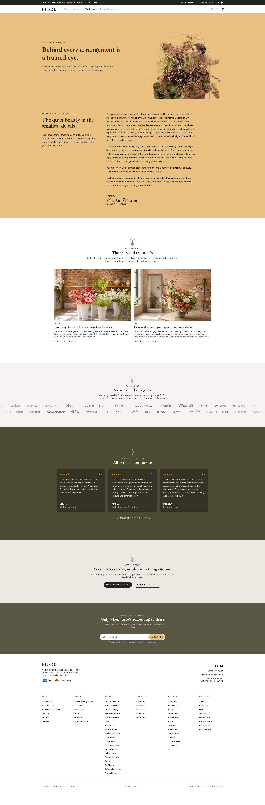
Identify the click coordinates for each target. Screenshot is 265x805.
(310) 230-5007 (215, 671)
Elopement (140, 717)
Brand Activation (112, 705)
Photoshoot (110, 725)
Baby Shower (110, 737)
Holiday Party (110, 753)
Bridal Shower (111, 741)
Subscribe (156, 637)
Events (77, 9)
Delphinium (172, 701)
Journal (202, 713)
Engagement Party (112, 745)
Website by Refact (132, 786)
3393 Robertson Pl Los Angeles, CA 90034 (212, 679)
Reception (140, 705)
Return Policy (204, 725)
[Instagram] (221, 2)
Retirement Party (112, 757)
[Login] (216, 9)
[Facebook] (217, 2)
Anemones (172, 729)
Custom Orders (106, 9)
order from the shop (117, 585)
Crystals (171, 737)
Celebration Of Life (113, 769)
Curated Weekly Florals (83, 701)
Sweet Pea (172, 713)
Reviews (45, 721)
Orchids (171, 749)
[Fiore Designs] (49, 9)
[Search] (212, 9)
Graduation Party (112, 749)
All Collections (48, 705)
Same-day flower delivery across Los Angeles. (83, 327)
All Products (47, 701)
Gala (107, 721)
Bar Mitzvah (110, 765)
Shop (67, 9)
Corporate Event (112, 701)
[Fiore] (49, 664)
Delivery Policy (205, 721)
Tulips (170, 721)
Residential (78, 705)
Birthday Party (111, 729)
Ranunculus (173, 705)
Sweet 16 (108, 761)
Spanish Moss (174, 741)
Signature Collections (51, 709)
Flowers (45, 717)
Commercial (78, 709)
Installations (141, 709)
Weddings (90, 9)
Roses (170, 709)
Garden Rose (173, 733)
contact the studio (148, 585)
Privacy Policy (205, 729)
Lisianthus (172, 725)
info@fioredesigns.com (211, 675)
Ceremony (140, 701)
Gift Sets (45, 713)
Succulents (172, 745)
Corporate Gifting (80, 721)
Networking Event (112, 713)
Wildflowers (173, 717)
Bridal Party (141, 713)
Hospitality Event (112, 717)
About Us (203, 701)
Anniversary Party (112, 733)
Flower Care (204, 717)
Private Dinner (111, 773)
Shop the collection (65, 341)
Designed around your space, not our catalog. (163, 327)
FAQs (201, 709)
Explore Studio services (147, 341)
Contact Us (204, 705)
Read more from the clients (131, 518)
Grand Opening (111, 709)
